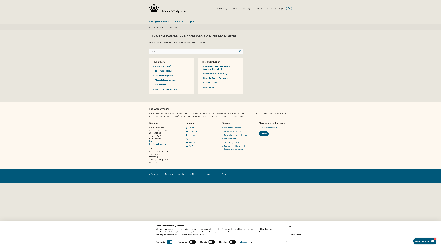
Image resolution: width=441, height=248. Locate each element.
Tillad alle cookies (296, 227)
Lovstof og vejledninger (234, 128)
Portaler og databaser (233, 131)
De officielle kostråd (163, 66)
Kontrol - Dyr (209, 87)
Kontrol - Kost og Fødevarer (215, 78)
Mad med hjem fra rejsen (166, 89)
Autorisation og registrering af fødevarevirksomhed (216, 67)
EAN (151, 141)
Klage (224, 174)
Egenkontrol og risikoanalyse (216, 74)
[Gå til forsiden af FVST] (168, 8)
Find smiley (220, 9)
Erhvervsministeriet (269, 128)
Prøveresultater (230, 139)
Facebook (193, 131)
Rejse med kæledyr (163, 71)
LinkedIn (192, 128)
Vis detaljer (244, 242)
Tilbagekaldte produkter (165, 80)
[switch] (192, 242)
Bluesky (192, 142)
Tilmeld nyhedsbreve (233, 142)
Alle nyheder (160, 85)
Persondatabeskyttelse (175, 174)
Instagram (193, 135)
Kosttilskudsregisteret (164, 75)
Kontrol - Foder (210, 83)
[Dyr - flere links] (193, 20)
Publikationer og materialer (235, 135)
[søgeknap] (240, 51)
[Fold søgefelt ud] (289, 8)
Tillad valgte (296, 234)
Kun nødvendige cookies (296, 242)
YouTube (192, 146)
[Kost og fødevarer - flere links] (168, 20)
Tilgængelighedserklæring (203, 174)
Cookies (154, 174)
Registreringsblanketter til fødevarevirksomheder (235, 147)
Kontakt (264, 134)
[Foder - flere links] (182, 20)
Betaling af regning (157, 144)
